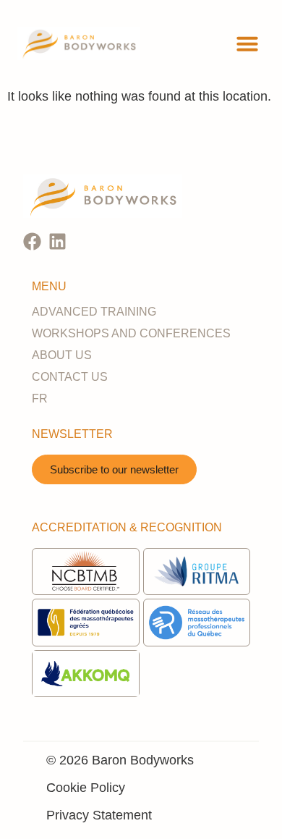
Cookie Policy (85, 787)
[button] (247, 43)
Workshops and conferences (131, 333)
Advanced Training (94, 311)
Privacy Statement (99, 815)
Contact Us (70, 377)
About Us (62, 355)
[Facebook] (32, 241)
